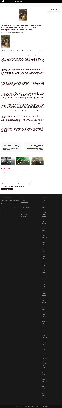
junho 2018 (43, 265)
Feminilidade (9, 159)
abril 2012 (43, 393)
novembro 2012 (44, 381)
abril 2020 (43, 230)
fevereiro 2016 (44, 312)
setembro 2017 (44, 281)
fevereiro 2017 (44, 293)
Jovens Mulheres (21, 160)
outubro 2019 (44, 240)
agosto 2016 (44, 302)
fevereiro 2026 (44, 209)
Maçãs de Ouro (23, 212)
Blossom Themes (38, 406)
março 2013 (44, 374)
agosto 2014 (44, 344)
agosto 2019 (44, 244)
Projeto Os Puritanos (24, 214)
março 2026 (44, 207)
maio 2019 (43, 249)
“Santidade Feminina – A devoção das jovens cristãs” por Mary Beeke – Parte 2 (37, 162)
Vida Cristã (11, 23)
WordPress (46, 406)
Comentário (3, 172)
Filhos (18, 160)
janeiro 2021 (44, 216)
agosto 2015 (44, 323)
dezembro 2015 (44, 316)
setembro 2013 (44, 363)
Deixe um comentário (20, 32)
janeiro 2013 (44, 377)
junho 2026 (43, 202)
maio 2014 (43, 349)
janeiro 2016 (44, 314)
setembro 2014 (44, 342)
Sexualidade (7, 23)
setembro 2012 (44, 384)
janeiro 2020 (44, 235)
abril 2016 (43, 309)
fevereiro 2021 (44, 214)
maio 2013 (43, 370)
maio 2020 (43, 228)
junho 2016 (43, 305)
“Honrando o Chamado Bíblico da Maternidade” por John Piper (10, 200)
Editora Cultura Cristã (24, 202)
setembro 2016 (44, 300)
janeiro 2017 (44, 295)
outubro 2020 (44, 219)
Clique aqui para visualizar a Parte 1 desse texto (8, 137)
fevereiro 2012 (44, 397)
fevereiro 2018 (44, 272)
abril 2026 (43, 205)
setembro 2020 (44, 221)
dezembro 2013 (44, 358)
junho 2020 (43, 226)
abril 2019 (43, 251)
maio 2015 (43, 328)
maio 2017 (43, 288)
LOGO (5, 1)
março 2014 (44, 353)
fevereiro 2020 (44, 233)
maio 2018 (43, 267)
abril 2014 (43, 351)
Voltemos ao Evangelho (24, 216)
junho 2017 (43, 286)
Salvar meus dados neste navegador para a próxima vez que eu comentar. (13, 186)
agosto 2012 (44, 386)
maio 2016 (43, 307)
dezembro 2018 (44, 258)
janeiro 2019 (44, 256)
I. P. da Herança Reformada (25, 207)
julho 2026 (43, 200)
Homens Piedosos (24, 205)
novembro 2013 (44, 360)
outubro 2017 (44, 279)
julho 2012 (43, 388)
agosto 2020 (44, 223)
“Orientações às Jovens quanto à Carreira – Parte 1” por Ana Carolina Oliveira (23, 162)
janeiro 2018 (44, 274)
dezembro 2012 (44, 379)
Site (31, 181)
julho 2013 (43, 367)
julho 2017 (43, 284)
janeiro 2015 (44, 335)
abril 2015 (43, 330)
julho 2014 (43, 346)
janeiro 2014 (44, 356)
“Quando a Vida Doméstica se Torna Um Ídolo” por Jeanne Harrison (7, 162)
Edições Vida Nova (24, 200)
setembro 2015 (44, 321)
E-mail (17, 181)
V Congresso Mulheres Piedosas (17, 1)
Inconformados (23, 209)
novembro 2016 (44, 298)
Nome (2, 181)
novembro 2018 (44, 260)
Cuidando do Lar (4, 159)
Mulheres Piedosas (4, 32)
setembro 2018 (44, 263)
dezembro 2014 (44, 337)
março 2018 (44, 270)
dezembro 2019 (44, 237)
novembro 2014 (44, 339)
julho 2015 (43, 325)
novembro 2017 (44, 277)
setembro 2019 (44, 242)
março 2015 (44, 332)
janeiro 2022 (44, 212)
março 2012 (44, 395)
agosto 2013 (44, 365)
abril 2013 (43, 372)
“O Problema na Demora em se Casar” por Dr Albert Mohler (9, 210)
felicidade (3, 23)
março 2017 (44, 291)
